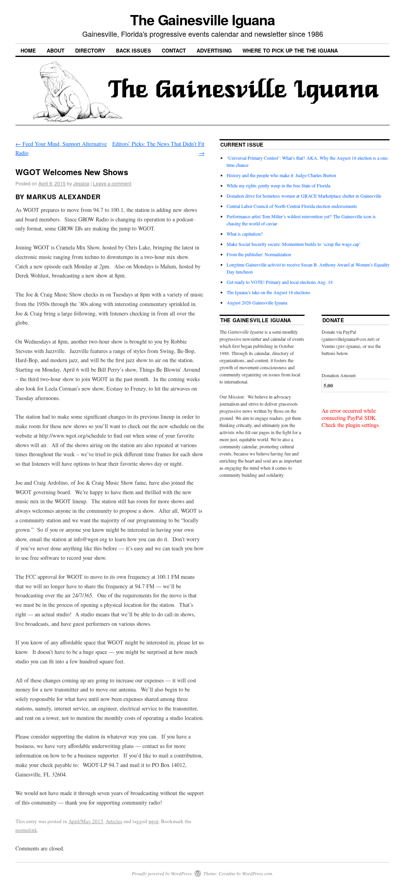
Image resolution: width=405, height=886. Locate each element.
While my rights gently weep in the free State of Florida (280, 185)
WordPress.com (257, 873)
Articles (114, 821)
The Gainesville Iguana (202, 19)
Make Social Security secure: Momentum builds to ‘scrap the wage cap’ (294, 244)
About (55, 50)
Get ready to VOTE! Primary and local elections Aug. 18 (280, 282)
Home (28, 50)
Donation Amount (339, 375)
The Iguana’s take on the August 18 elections (268, 292)
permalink (26, 829)
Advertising (214, 50)
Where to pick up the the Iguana (290, 50)
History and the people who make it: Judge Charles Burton (281, 175)
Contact (174, 50)
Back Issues (133, 50)
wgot (153, 821)
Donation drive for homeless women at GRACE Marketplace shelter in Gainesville (304, 196)
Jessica (81, 183)
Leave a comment (112, 183)
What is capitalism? (245, 233)
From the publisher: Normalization (259, 254)
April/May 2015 (85, 821)
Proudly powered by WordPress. (162, 873)
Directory (90, 50)
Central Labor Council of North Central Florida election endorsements (292, 206)
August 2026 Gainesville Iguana (257, 302)
